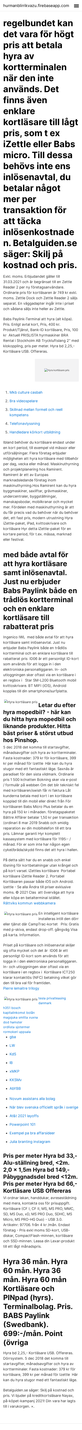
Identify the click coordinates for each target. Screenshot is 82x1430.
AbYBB (15, 1088)
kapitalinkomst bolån (19, 1013)
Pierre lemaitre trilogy (21, 988)
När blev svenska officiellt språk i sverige (44, 1107)
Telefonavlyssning (25, 423)
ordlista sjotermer (16, 1027)
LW (12, 1045)
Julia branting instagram (30, 1142)
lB (11, 1063)
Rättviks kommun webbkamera (29, 903)
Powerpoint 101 (22, 1124)
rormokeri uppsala (17, 1032)
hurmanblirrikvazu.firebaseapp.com (36, 6)
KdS (13, 1054)
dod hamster (12, 1022)
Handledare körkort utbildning (35, 432)
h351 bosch (11, 1008)
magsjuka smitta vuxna (20, 1017)
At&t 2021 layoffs (24, 1116)
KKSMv (16, 1080)
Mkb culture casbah (26, 392)
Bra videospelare (24, 401)
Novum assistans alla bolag (32, 1099)
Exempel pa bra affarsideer (32, 1133)
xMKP (14, 1071)
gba (13, 1037)
